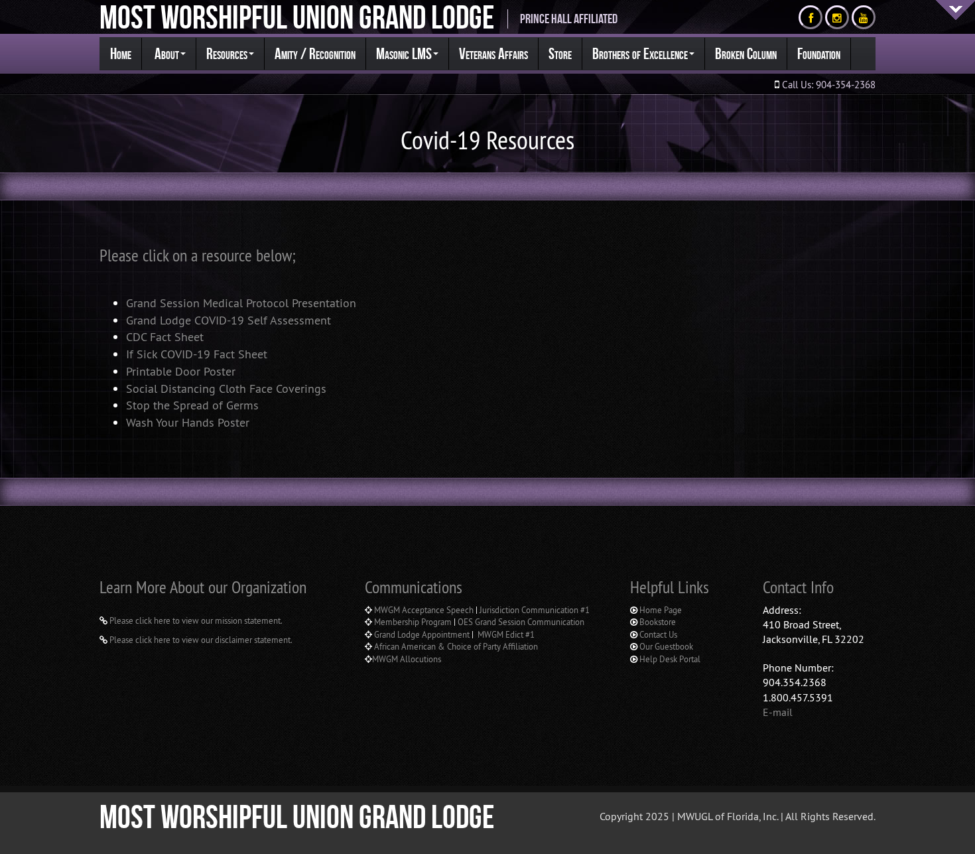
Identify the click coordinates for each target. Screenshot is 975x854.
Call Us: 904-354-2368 (827, 84)
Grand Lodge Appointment (423, 634)
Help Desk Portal (669, 659)
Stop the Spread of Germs (192, 405)
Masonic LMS (404, 53)
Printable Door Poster (180, 371)
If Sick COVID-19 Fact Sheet (196, 354)
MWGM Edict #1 (506, 634)
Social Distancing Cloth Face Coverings (226, 388)
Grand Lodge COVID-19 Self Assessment (228, 320)
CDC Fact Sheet (165, 336)
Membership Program (413, 621)
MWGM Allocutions (406, 659)
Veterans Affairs (493, 53)
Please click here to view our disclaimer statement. (199, 639)
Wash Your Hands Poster (187, 422)
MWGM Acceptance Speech (424, 610)
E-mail (778, 712)
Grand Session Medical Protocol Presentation (241, 303)
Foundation (818, 53)
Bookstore (657, 621)
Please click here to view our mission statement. (195, 620)
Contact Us (658, 634)
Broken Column (746, 53)
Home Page (660, 610)
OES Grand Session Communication (521, 621)
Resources (226, 53)
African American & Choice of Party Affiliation (455, 646)
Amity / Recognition (315, 53)
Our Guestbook (666, 646)
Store (560, 53)
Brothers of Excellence (640, 53)
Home (120, 53)
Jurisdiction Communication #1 (535, 610)
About (165, 53)
